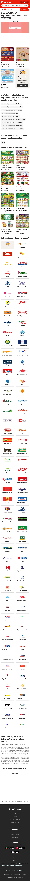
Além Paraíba (12, 129)
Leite (3, 142)
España (26, 864)
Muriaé (11, 116)
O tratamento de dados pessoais (15, 877)
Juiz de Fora (12, 107)
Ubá (10, 113)
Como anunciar (15, 834)
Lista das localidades (15, 819)
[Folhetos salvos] (21, 2)
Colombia (21, 864)
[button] (24, 2)
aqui (25, 757)
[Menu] (27, 2)
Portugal (11, 865)
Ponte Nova (12, 125)
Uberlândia (12, 104)
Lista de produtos (15, 822)
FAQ (15, 814)
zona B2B (15, 837)
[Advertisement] (15, 33)
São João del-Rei (13, 119)
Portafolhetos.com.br (19, 870)
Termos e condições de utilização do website (15, 874)
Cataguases (12, 122)
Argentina (12, 864)
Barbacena (12, 110)
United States (18, 865)
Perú (7, 865)
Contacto (15, 817)
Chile (16, 864)
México (3, 865)
